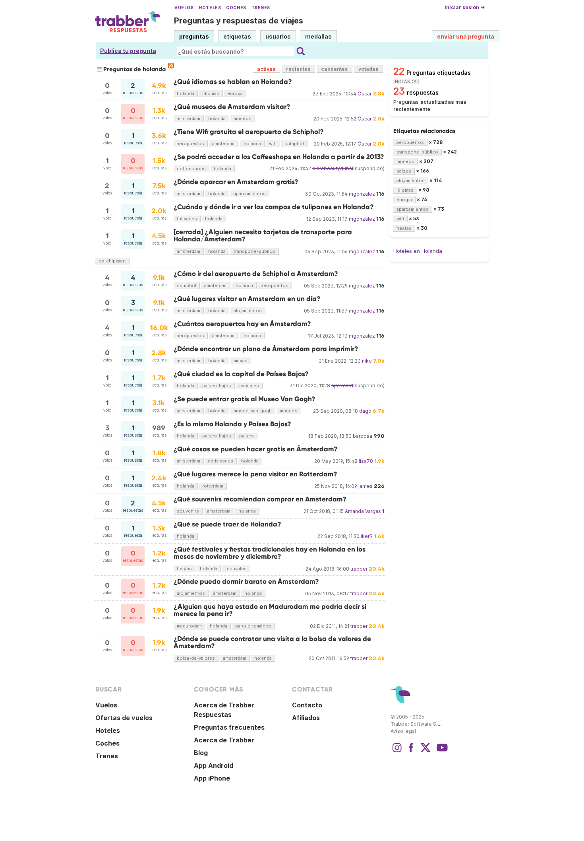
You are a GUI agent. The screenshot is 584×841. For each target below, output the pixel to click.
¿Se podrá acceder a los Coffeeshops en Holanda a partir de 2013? (279, 157)
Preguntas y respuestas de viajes (238, 20)
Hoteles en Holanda (417, 251)
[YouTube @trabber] (441, 752)
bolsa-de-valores (196, 658)
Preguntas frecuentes (229, 727)
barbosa (362, 436)
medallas (318, 36)
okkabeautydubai (332, 168)
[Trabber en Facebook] (411, 752)
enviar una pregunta (465, 36)
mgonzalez (362, 194)
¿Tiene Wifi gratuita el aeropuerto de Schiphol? (249, 132)
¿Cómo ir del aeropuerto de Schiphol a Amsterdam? (256, 274)
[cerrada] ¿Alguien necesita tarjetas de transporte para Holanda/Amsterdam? (263, 235)
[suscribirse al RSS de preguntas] (171, 65)
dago (365, 411)
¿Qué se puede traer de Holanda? (227, 524)
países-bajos (216, 385)
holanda (185, 93)
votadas (368, 69)
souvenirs (188, 511)
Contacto (307, 705)
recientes (298, 69)
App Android (213, 765)
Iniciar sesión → (465, 7)
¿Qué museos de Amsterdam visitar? (232, 107)
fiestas (184, 568)
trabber (358, 569)
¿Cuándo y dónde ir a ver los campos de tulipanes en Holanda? (274, 207)
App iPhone (212, 778)
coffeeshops (191, 168)
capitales (249, 385)
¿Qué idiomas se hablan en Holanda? (233, 82)
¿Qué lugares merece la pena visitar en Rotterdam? (255, 474)
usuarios (278, 36)
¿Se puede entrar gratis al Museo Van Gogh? (244, 399)
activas (266, 69)
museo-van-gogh (253, 411)
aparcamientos (250, 193)
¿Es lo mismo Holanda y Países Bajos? (232, 424)
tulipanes (187, 218)
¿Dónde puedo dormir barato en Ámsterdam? (246, 581)
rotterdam (212, 486)
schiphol (294, 143)
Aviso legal (403, 731)
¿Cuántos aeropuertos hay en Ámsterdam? (242, 324)
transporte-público (254, 251)
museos (242, 118)
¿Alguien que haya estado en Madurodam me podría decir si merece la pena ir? (270, 610)
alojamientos (248, 310)
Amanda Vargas (363, 511)
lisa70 (366, 461)
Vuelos (183, 7)
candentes (334, 69)
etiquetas (237, 36)
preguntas (194, 36)
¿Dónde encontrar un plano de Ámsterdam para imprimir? (266, 349)
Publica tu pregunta (128, 50)
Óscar (364, 94)
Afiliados (306, 718)
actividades (220, 461)
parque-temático (253, 626)
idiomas (210, 93)
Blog (201, 753)
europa (235, 93)
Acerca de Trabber (224, 740)
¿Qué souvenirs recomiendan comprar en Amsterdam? (260, 499)
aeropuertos (190, 143)
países (246, 436)
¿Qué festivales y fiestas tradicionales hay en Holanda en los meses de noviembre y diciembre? (269, 553)
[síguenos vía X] (425, 752)
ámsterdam (224, 335)
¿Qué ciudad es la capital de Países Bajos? (241, 374)
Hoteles (210, 7)
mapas (241, 360)
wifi (273, 143)
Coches (236, 7)
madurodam (189, 626)
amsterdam (188, 118)
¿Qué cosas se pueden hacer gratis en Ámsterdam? (256, 449)
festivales (236, 568)
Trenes (260, 7)
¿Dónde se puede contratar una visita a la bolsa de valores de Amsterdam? (272, 642)
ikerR (367, 536)
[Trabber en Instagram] (397, 752)
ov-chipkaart (112, 261)
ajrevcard (342, 385)
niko (367, 361)
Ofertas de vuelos (124, 718)
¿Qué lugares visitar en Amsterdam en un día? (247, 299)
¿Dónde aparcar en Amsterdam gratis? (236, 182)
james (365, 486)
